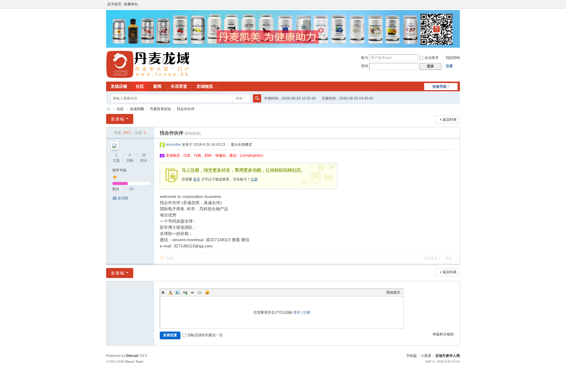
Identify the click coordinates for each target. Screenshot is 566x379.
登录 (196, 179)
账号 (364, 58)
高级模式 (393, 292)
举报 (448, 258)
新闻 (157, 86)
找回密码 (453, 58)
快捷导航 (439, 87)
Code (200, 292)
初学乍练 (119, 170)
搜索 (239, 98)
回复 (169, 258)
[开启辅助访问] (458, 4)
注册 (449, 66)
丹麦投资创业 (160, 109)
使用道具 (431, 258)
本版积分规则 (443, 334)
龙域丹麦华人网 (108, 109)
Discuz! (132, 356)
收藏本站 (131, 4)
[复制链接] (192, 133)
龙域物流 (204, 86)
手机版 (411, 356)
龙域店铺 (119, 86)
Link (185, 292)
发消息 (123, 198)
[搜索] (257, 98)
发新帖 (118, 119)
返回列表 (449, 119)
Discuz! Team (134, 361)
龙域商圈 (137, 109)
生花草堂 (179, 86)
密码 (364, 66)
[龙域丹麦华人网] (148, 64)
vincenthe (173, 145)
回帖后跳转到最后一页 (205, 335)
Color (170, 292)
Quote (192, 292)
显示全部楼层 (241, 145)
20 (144, 155)
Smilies (207, 292)
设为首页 (114, 4)
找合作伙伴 (186, 109)
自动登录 (431, 58)
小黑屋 (426, 356)
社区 (140, 86)
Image (178, 292)
